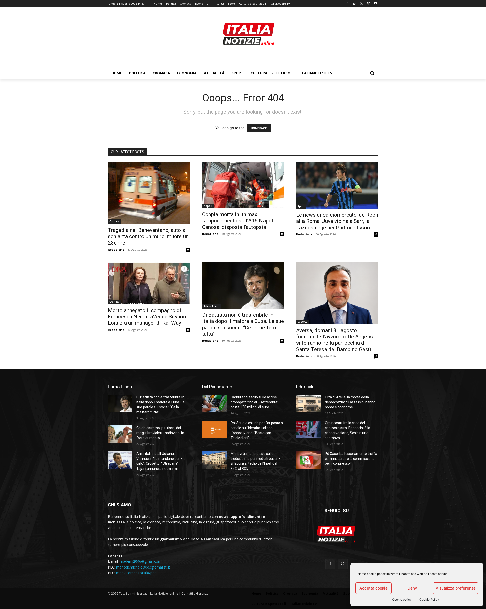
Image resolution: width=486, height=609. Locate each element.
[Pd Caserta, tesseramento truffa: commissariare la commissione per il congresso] (308, 460)
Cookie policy (402, 599)
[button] (372, 73)
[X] (361, 4)
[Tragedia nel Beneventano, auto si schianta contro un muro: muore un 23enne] (149, 193)
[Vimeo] (368, 4)
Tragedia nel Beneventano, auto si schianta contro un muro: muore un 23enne (148, 236)
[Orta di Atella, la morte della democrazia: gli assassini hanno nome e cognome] (308, 403)
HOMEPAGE (259, 128)
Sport (301, 206)
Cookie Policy (429, 599)
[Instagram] (354, 4)
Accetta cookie (373, 588)
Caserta (302, 321)
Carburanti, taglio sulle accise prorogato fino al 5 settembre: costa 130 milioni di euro (254, 402)
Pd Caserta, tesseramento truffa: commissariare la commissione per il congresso (351, 458)
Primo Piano (211, 306)
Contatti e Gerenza (194, 593)
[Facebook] (347, 4)
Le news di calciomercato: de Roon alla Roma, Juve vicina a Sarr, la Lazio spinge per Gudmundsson (337, 221)
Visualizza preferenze (456, 588)
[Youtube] (375, 4)
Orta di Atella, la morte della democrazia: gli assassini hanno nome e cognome (350, 402)
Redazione (116, 249)
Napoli (208, 206)
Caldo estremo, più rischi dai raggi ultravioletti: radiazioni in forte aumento (160, 433)
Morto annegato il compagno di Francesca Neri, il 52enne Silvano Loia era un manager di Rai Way (147, 316)
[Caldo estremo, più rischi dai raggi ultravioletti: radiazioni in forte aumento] (120, 434)
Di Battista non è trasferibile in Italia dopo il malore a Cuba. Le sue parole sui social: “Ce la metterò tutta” (243, 324)
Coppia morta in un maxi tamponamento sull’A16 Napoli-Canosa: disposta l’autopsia (239, 220)
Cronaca (114, 221)
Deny (412, 588)
